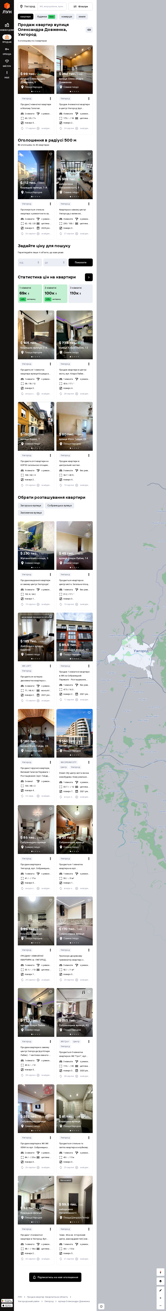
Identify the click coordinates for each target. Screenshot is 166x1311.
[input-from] (30, 262)
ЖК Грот (65, 1041)
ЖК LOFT (26, 666)
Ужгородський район (29, 1301)
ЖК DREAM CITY (69, 762)
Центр (64, 767)
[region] (131, 655)
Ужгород (26, 98)
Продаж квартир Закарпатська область (47, 1297)
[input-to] (55, 262)
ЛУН (20, 1297)
